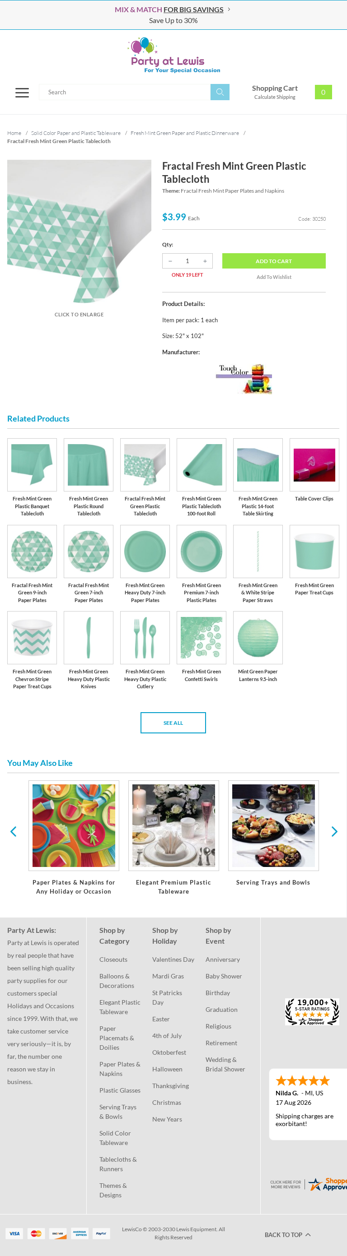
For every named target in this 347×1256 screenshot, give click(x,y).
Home (14, 133)
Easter (161, 1019)
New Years (167, 1119)
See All (173, 722)
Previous (13, 831)
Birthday (218, 992)
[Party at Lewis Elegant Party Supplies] (173, 55)
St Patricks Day (167, 997)
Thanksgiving (170, 1085)
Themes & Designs (113, 1190)
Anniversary (223, 959)
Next (333, 831)
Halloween (167, 1069)
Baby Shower (224, 976)
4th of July (167, 1035)
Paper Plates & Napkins (120, 1068)
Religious (218, 1026)
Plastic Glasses (120, 1090)
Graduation (222, 1009)
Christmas (166, 1102)
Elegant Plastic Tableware (120, 1006)
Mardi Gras (168, 976)
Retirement (221, 1043)
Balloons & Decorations (116, 980)
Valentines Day (173, 959)
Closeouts (113, 959)
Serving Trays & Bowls (118, 1111)
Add (274, 261)
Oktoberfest (169, 1052)
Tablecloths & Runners (118, 1164)
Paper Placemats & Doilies (117, 1037)
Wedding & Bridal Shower (225, 1064)
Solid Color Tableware (115, 1137)
